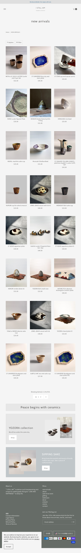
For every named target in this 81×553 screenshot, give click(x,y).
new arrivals (46, 489)
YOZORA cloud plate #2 (64, 331)
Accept (8, 547)
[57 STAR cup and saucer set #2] (64, 60)
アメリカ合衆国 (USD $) (65, 533)
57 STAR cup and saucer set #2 (64, 76)
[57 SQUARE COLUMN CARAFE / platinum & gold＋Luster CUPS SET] (64, 145)
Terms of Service (11, 524)
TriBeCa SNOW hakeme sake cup (16, 332)
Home (7, 32)
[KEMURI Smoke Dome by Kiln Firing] (40, 103)
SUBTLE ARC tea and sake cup (40, 374)
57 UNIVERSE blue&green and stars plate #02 (65, 374)
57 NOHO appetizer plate (16, 246)
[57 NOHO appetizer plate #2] (64, 230)
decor (44, 500)
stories (44, 504)
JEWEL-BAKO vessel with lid (40, 331)
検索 (7, 514)
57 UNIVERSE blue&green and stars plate (16, 374)
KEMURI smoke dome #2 (16, 289)
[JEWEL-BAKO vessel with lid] (40, 315)
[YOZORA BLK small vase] (40, 273)
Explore (10, 42)
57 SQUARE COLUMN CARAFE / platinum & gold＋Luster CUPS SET (64, 163)
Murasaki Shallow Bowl (40, 161)
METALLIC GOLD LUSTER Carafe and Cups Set (16, 77)
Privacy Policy (10, 520)
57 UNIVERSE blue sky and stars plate (40, 77)
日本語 (48, 533)
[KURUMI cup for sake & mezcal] (16, 189)
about (44, 491)
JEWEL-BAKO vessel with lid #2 (40, 205)
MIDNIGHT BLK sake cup (65, 205)
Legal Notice (10, 518)
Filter (19, 42)
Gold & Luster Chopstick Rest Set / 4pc (40, 247)
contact (45, 506)
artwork (45, 502)
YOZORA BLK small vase (40, 289)
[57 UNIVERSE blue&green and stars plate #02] (64, 357)
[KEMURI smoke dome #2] (16, 273)
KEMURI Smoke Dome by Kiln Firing (40, 120)
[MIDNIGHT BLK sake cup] (64, 189)
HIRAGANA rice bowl (65, 119)
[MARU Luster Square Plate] (16, 103)
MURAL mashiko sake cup (16, 161)
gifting (44, 496)
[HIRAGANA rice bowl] (64, 103)
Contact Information (12, 516)
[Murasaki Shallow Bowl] (40, 145)
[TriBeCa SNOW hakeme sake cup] (16, 315)
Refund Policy (10, 522)
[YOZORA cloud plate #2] (64, 315)
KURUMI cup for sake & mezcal (16, 205)
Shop (13, 438)
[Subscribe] (72, 521)
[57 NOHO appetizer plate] (16, 230)
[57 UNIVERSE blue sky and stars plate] (40, 60)
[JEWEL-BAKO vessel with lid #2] (40, 189)
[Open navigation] (4, 9)
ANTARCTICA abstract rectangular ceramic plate (64, 289)
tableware (45, 498)
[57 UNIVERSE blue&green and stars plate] (16, 357)
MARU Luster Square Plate (16, 119)
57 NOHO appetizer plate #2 (64, 246)
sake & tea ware (47, 494)
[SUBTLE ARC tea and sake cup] (40, 357)
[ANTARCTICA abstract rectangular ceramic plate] (64, 273)
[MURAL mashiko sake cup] (16, 145)
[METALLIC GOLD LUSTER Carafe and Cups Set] (16, 60)
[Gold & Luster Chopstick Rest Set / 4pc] (40, 230)
